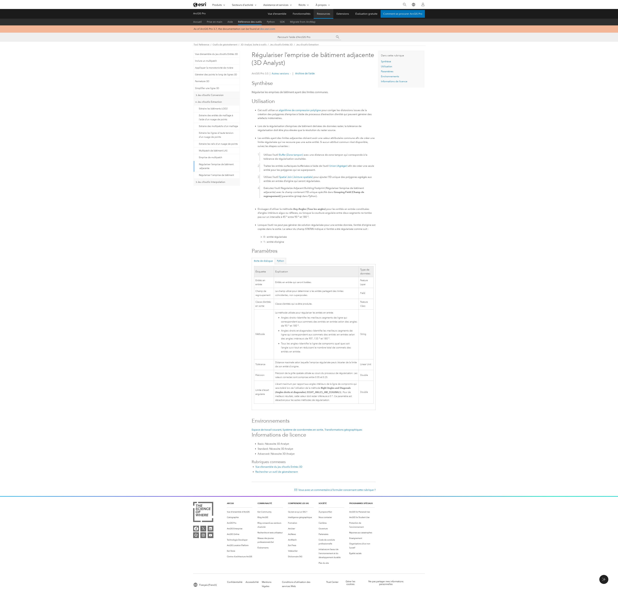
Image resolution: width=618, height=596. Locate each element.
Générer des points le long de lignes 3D (216, 74)
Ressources (323, 13)
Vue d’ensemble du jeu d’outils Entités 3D (216, 54)
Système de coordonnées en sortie (303, 429)
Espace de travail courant (266, 429)
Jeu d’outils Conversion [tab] (210, 95)
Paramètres (387, 71)
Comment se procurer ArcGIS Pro (402, 13)
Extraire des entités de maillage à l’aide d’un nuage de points (216, 117)
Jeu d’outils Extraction (307, 44)
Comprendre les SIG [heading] (298, 503)
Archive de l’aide (305, 73)
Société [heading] (323, 503)
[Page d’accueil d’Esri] (200, 4)
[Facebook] (196, 528)
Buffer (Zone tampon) (291, 154)
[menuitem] (239, 512)
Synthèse (386, 61)
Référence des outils (250, 21)
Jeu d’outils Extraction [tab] (209, 101)
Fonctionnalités (301, 13)
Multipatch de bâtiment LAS (213, 150)
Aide (230, 21)
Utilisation (386, 66)
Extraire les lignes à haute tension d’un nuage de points (216, 135)
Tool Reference (201, 44)
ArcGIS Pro (199, 13)
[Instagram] (203, 535)
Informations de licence (394, 81)
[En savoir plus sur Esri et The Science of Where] (203, 512)
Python (271, 21)
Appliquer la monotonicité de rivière (214, 67)
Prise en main (214, 21)
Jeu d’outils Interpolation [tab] (211, 182)
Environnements (390, 76)
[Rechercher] (404, 4)
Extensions (343, 13)
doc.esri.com (267, 28)
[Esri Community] (196, 535)
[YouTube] (210, 535)
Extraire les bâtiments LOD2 (213, 108)
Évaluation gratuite (366, 13)
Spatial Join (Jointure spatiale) (296, 177)
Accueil (197, 21)
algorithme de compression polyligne (300, 110)
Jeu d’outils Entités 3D (281, 44)
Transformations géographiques (343, 429)
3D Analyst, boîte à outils (254, 44)
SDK (282, 21)
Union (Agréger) (338, 165)
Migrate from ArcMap (302, 21)
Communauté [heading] (265, 503)
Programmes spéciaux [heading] (361, 503)
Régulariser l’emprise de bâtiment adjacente (216, 166)
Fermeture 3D (202, 81)
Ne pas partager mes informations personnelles (385, 583)
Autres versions (280, 73)
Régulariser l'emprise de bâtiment (216, 175)
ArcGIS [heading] (230, 503)
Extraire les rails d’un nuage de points (218, 144)
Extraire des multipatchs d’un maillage (218, 126)
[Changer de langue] (413, 4)
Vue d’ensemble (277, 13)
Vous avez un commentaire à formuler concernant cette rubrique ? (337, 489)
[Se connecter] (423, 4)
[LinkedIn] (210, 528)
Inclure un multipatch (206, 61)
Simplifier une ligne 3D (207, 88)
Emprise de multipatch (210, 157)
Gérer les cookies (350, 583)
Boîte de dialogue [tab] (263, 261)
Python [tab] (280, 261)
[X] (203, 528)
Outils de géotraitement (225, 44)
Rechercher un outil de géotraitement (276, 471)
